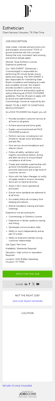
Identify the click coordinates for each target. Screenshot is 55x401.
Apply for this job (27, 273)
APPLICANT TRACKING (27, 397)
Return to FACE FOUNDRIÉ (17, 386)
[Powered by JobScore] (27, 394)
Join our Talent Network (27, 301)
